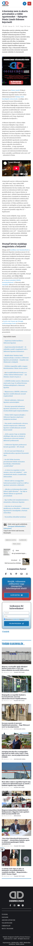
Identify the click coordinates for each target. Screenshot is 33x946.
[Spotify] (23, 905)
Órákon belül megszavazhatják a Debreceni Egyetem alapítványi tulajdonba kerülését (14, 417)
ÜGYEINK (5, 914)
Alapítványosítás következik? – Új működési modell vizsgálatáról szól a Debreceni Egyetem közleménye (15, 349)
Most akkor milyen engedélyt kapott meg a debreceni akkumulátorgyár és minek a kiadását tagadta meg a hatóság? (16, 783)
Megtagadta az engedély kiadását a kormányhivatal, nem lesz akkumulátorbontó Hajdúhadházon (14, 696)
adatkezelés (16, 619)
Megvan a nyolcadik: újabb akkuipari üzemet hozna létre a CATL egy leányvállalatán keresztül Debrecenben (15, 668)
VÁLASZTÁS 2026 (7, 923)
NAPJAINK (5, 917)
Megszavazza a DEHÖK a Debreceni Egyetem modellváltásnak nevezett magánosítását (15, 394)
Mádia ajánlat (20, 944)
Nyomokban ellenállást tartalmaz (15, 517)
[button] (16, 595)
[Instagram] (14, 905)
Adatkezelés (15, 942)
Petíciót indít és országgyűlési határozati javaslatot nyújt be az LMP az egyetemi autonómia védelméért (16, 483)
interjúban (5, 284)
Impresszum (6, 942)
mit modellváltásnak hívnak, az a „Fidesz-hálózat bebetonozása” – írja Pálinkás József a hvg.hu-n (15, 375)
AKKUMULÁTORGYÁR (8, 920)
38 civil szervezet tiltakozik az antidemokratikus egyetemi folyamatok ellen (16, 453)
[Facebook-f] (10, 905)
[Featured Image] (16, 655)
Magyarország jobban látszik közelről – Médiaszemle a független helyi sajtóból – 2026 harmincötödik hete (16, 812)
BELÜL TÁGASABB (7, 928)
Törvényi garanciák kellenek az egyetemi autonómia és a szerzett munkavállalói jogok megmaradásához (16, 409)
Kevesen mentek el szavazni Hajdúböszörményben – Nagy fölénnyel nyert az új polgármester (16, 725)
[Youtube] (19, 905)
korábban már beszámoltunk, (19, 250)
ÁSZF (21, 942)
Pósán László (15, 90)
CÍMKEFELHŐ (6, 925)
